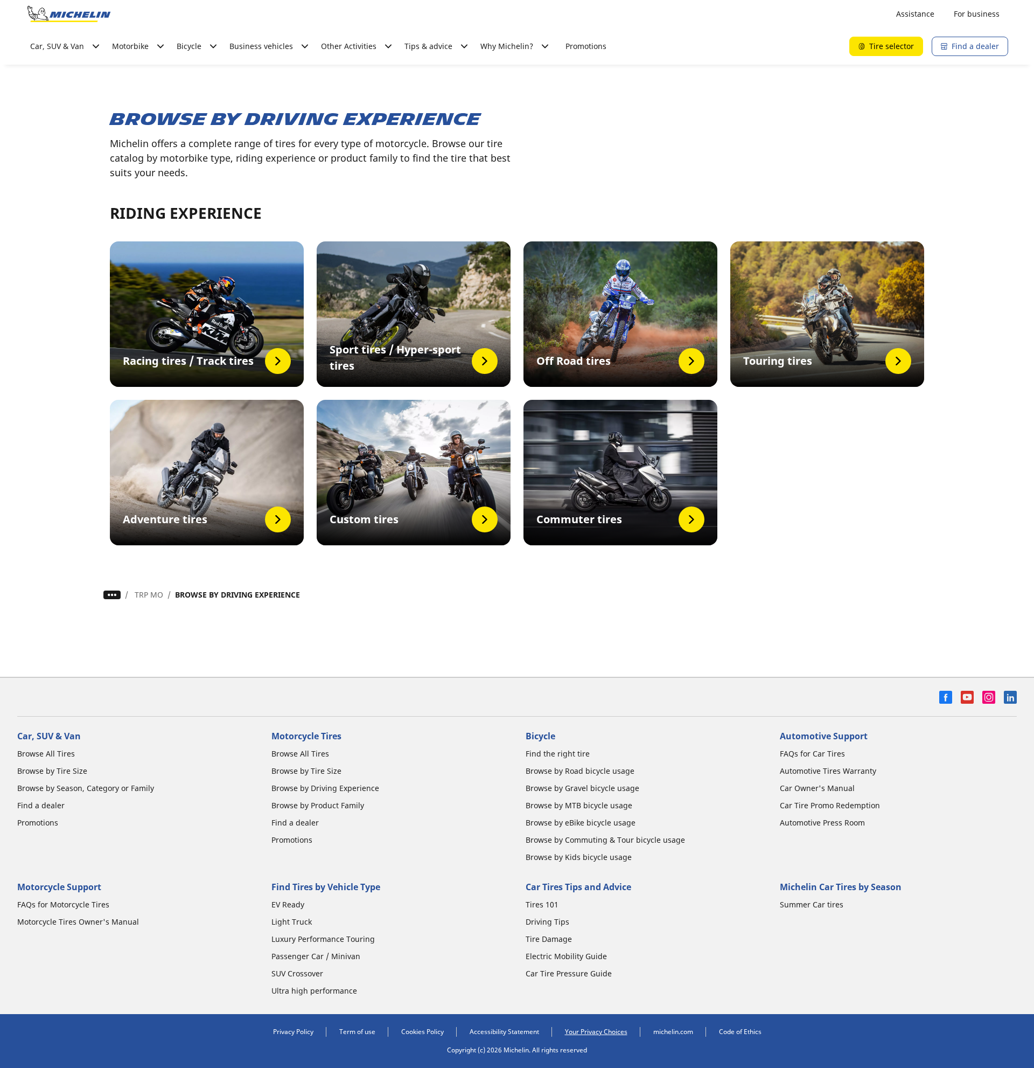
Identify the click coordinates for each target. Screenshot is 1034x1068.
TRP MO (149, 595)
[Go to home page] (69, 14)
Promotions (585, 46)
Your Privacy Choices (596, 1031)
